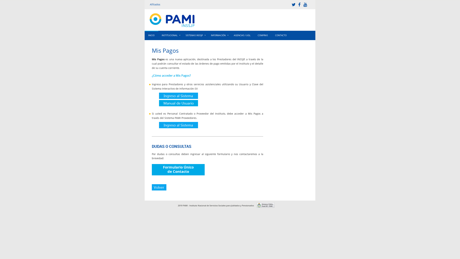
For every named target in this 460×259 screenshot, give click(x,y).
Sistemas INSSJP (194, 35)
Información (218, 35)
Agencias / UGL (242, 35)
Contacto (281, 35)
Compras (263, 35)
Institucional (170, 35)
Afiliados (155, 4)
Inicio (151, 35)
